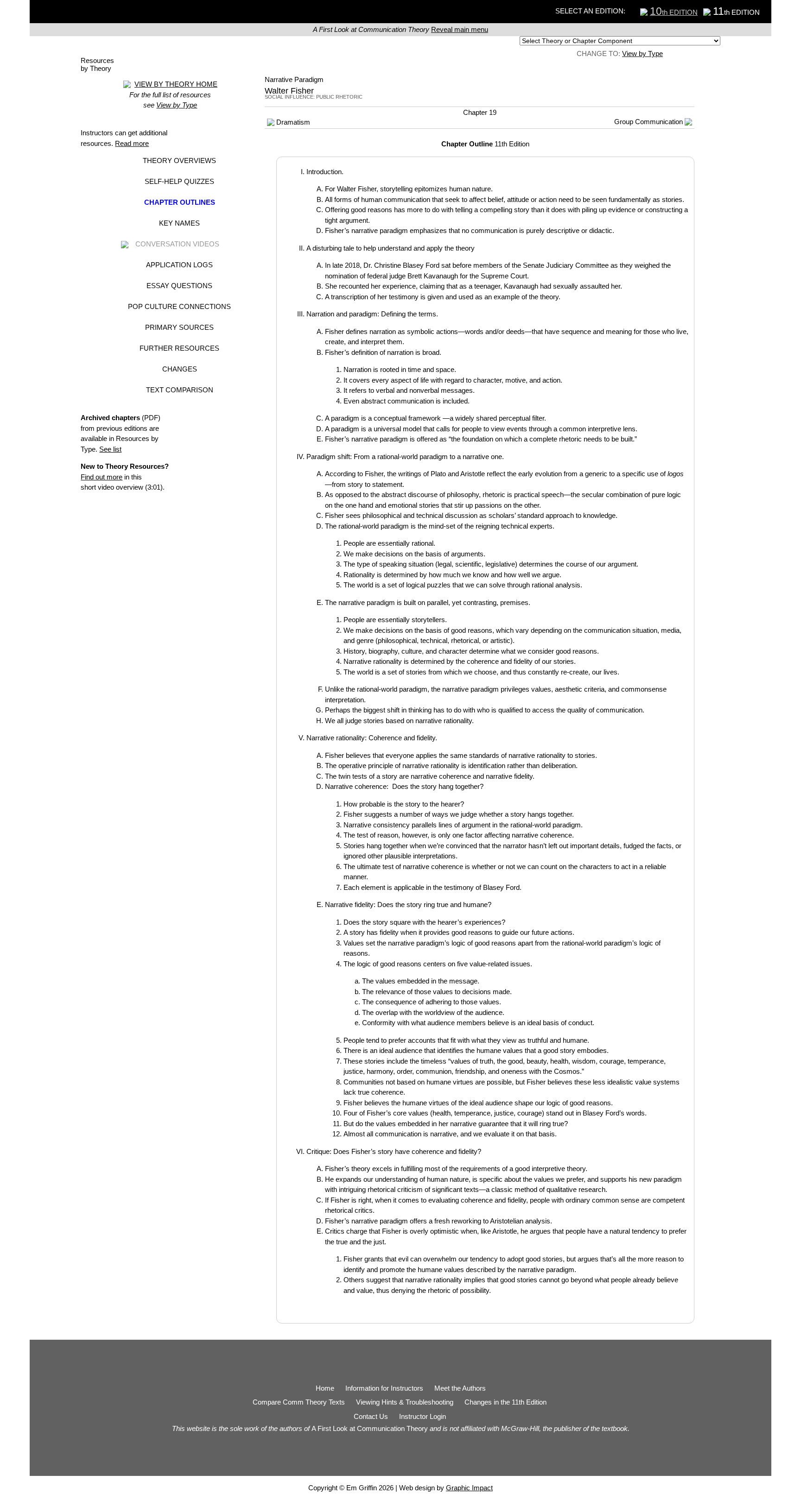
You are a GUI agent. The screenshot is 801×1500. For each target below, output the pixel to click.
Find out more (101, 477)
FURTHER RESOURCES (179, 348)
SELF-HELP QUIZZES (179, 181)
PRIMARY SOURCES (179, 327)
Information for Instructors (384, 1388)
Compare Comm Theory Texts (299, 1402)
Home (325, 1388)
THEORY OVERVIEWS (179, 160)
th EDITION (674, 12)
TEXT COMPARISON (179, 390)
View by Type (642, 53)
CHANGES (179, 369)
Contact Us (371, 1416)
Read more (132, 143)
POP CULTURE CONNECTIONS (179, 306)
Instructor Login (422, 1416)
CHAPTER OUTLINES (179, 202)
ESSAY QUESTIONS (179, 286)
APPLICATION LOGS (179, 265)
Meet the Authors (460, 1388)
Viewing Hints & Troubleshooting (404, 1402)
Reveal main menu (459, 29)
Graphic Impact (469, 1488)
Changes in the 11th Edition (505, 1402)
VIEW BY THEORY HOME (175, 84)
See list (110, 449)
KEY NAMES (179, 223)
